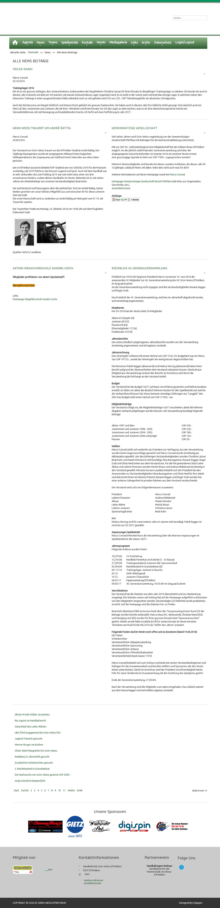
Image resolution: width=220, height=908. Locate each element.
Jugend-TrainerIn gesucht (28, 738)
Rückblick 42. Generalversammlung (139, 268)
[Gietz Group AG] (75, 826)
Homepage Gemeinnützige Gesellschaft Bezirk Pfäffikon (142, 181)
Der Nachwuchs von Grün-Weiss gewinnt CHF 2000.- (43, 774)
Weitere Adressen (93, 880)
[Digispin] (134, 826)
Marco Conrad (177, 174)
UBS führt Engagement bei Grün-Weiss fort (37, 732)
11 (64, 790)
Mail (87, 874)
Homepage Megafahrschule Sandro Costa (35, 299)
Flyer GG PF (121, 199)
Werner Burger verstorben (29, 744)
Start (16, 790)
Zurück (25, 790)
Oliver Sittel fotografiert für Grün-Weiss (36, 750)
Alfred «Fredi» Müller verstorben (32, 714)
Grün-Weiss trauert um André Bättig (42, 128)
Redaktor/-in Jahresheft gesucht (32, 756)
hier (162, 604)
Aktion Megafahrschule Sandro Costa (43, 268)
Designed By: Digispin (189, 902)
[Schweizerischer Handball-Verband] (48, 869)
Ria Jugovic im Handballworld (30, 720)
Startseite (33, 52)
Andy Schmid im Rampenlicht (30, 780)
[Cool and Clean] (23, 869)
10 (59, 790)
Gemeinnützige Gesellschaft (134, 128)
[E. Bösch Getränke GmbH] (173, 826)
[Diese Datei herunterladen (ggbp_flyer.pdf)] (114, 199)
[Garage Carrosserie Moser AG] (45, 826)
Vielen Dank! (22, 69)
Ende (79, 790)
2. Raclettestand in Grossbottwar (32, 768)
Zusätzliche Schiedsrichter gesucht (34, 762)
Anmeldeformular (121, 188)
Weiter (71, 790)
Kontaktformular (92, 883)
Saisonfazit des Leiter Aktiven (30, 726)
